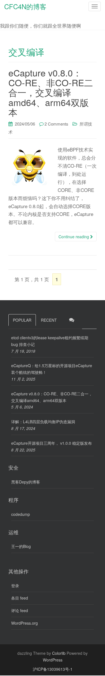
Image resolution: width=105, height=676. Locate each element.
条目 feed (19, 598)
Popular (22, 320)
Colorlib (59, 653)
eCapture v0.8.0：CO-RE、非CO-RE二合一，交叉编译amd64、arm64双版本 (50, 92)
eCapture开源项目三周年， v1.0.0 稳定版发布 (51, 443)
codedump (20, 514)
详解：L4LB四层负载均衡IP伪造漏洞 (43, 421)
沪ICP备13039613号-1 (53, 669)
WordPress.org (24, 623)
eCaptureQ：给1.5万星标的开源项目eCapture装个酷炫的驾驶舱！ (51, 369)
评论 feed (19, 610)
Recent (49, 320)
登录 (15, 585)
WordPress (52, 660)
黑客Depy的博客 (25, 482)
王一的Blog (21, 546)
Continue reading (74, 236)
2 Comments (56, 124)
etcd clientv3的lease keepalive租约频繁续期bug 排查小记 (49, 341)
